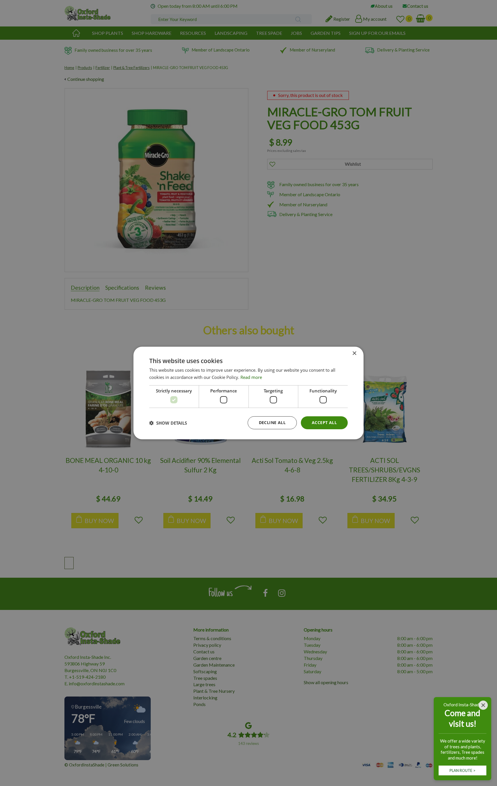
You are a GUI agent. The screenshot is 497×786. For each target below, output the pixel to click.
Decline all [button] (272, 422)
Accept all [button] (324, 422)
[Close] (483, 705)
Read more (251, 377)
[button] (168, 423)
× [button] (354, 353)
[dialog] (248, 393)
